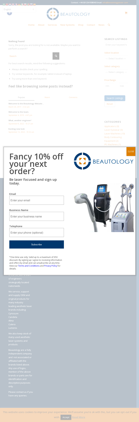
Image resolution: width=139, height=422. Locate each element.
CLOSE (131, 151)
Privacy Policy (50, 265)
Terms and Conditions (28, 265)
